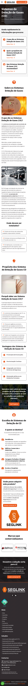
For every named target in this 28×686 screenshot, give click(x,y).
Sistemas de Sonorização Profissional (11, 651)
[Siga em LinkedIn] (15, 595)
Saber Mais (11, 44)
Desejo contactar (9, 505)
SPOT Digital (21, 683)
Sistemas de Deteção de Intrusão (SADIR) (12, 645)
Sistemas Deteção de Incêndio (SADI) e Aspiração (14, 643)
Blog (3, 621)
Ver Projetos (14, 404)
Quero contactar (13, 577)
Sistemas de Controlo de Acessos (10, 647)
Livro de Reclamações (7, 631)
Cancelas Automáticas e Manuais (10, 653)
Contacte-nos (21, 2)
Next (25, 548)
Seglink (8, 681)
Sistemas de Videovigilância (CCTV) (11, 639)
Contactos (5, 623)
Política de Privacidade (7, 625)
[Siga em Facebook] (12, 595)
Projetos (4, 619)
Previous (2, 548)
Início (2, 19)
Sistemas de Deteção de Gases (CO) (11, 649)
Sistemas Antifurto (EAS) (8, 641)
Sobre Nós (5, 615)
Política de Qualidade (7, 629)
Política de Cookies (7, 627)
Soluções (7, 19)
